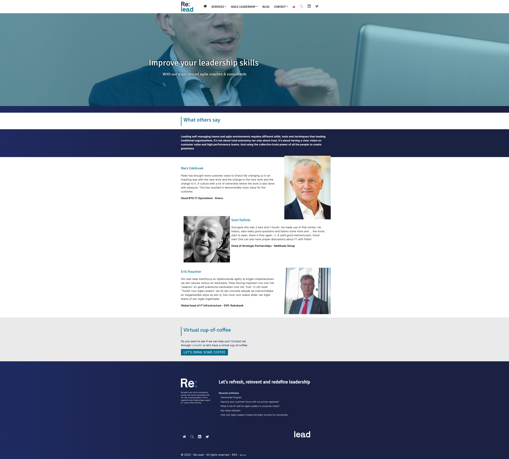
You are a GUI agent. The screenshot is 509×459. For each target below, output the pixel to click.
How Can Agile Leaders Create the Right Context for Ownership (254, 415)
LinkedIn (197, 345)
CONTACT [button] (280, 6)
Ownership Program (231, 397)
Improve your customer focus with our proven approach (250, 401)
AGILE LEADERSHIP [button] (243, 6)
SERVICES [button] (217, 6)
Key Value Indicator (231, 410)
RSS (234, 454)
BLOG (265, 6)
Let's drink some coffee (204, 352)
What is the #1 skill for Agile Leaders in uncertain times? (250, 406)
